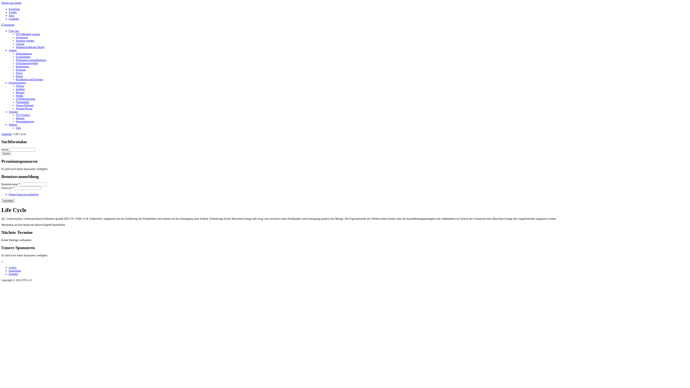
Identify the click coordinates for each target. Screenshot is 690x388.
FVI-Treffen (23, 115)
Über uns (14, 31)
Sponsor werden (25, 40)
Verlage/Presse (24, 108)
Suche (5, 149)
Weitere (13, 124)
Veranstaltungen (25, 121)
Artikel (13, 50)
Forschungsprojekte (27, 63)
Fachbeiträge (23, 56)
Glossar (20, 43)
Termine (13, 111)
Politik (19, 95)
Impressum (15, 270)
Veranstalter (22, 102)
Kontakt (13, 274)
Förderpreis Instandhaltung (31, 60)
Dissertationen (24, 53)
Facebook (14, 9)
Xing (11, 15)
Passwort (7, 188)
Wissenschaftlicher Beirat (30, 47)
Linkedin (14, 18)
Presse (19, 76)
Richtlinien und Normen (29, 79)
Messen (20, 92)
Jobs (18, 128)
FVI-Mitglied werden (28, 34)
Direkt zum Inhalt (11, 2)
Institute (20, 89)
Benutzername (10, 184)
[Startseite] (8, 24)
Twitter (13, 12)
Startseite (6, 134)
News (19, 73)
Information (22, 66)
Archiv (13, 267)
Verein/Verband (24, 105)
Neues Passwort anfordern (23, 194)
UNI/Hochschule (25, 98)
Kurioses (21, 69)
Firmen (20, 85)
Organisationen (17, 82)
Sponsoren (22, 37)
